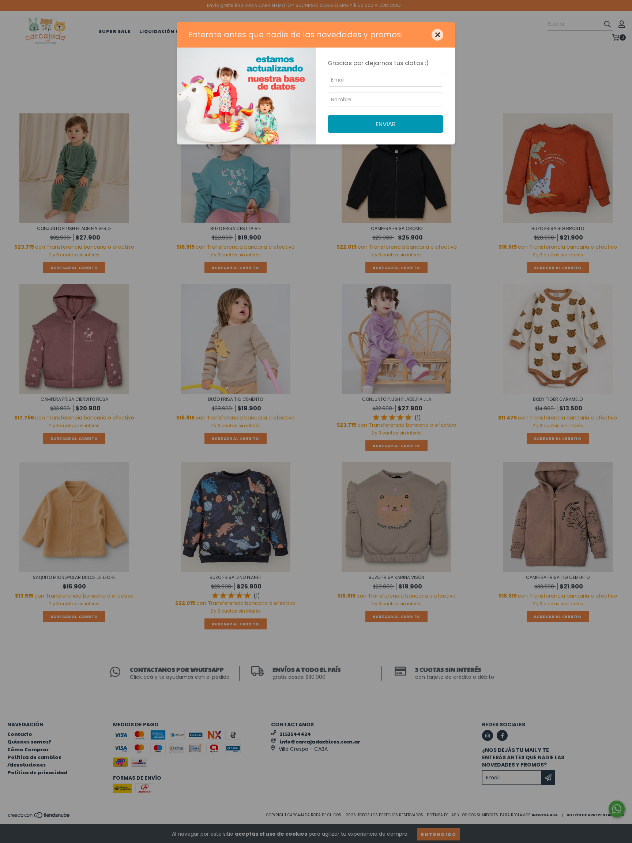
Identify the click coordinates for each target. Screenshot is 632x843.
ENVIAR (386, 124)
